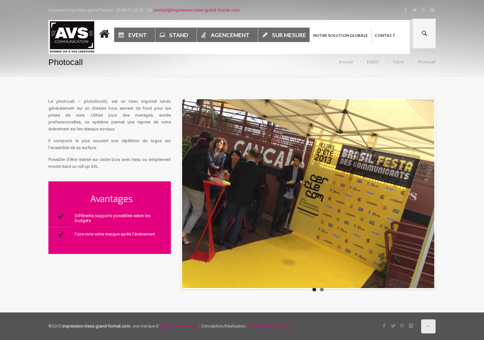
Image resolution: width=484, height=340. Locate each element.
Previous (172, 193)
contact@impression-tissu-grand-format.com (196, 10)
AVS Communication (178, 326)
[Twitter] (414, 10)
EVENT (373, 61)
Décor (398, 61)
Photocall (427, 61)
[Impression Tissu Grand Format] (72, 37)
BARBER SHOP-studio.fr (271, 326)
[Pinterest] (423, 10)
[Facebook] (405, 10)
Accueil (346, 61)
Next (444, 193)
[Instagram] (432, 10)
